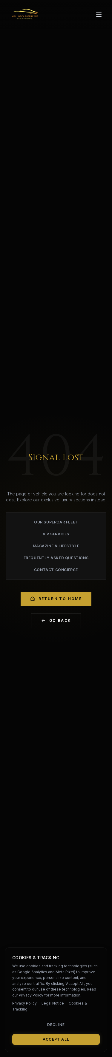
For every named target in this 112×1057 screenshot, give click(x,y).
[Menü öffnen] (99, 14)
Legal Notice (53, 1003)
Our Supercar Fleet (56, 522)
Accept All (56, 1039)
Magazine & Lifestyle (56, 546)
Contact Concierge (56, 570)
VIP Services (56, 534)
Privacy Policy (24, 1003)
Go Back (60, 620)
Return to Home (60, 598)
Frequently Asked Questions (56, 558)
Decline (56, 1024)
